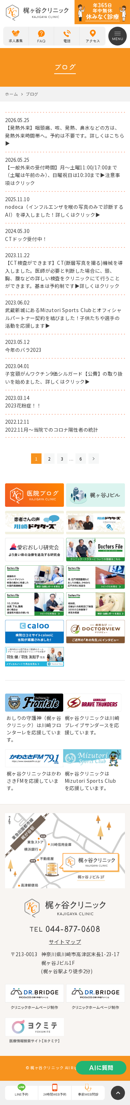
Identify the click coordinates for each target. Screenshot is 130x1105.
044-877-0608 (73, 929)
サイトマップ (65, 941)
